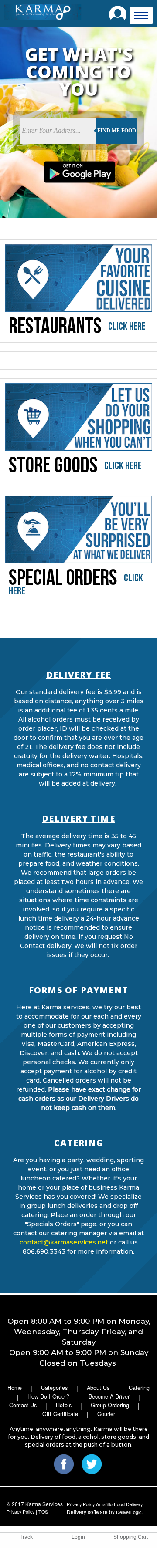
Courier (106, 1414)
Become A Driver (109, 1396)
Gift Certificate (60, 1414)
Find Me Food (116, 131)
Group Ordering (110, 1405)
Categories (54, 1388)
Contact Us (23, 1405)
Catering (139, 1388)
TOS (43, 1511)
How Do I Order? (48, 1396)
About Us (98, 1388)
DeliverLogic (128, 1512)
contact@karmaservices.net (64, 1242)
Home (14, 1388)
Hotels (64, 1405)
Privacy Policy (20, 1511)
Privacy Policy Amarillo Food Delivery (105, 1504)
